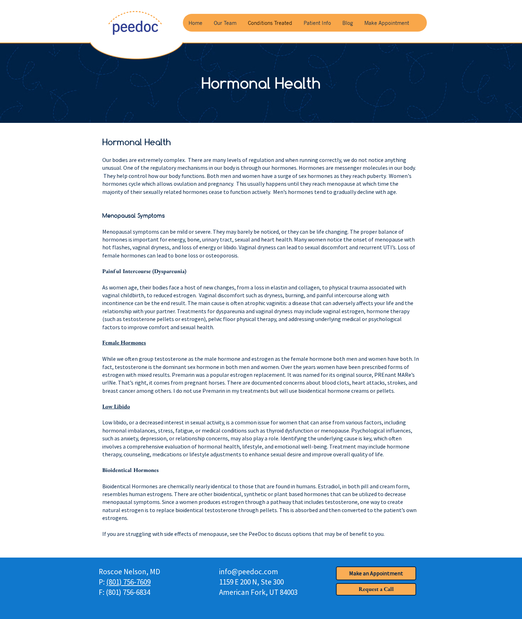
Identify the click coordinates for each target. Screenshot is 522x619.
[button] (376, 589)
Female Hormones (124, 342)
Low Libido (116, 406)
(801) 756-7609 (128, 582)
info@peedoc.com (248, 571)
